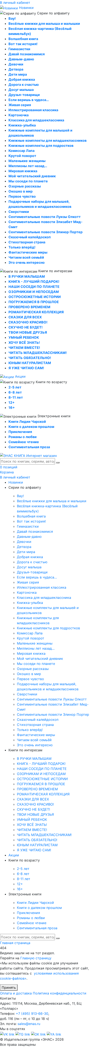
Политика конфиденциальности (59, 993)
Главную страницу (35, 958)
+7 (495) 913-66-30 (32, 1013)
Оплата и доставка (16, 993)
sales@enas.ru (29, 1024)
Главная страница (15, 943)
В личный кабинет (15, 2)
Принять (9, 987)
